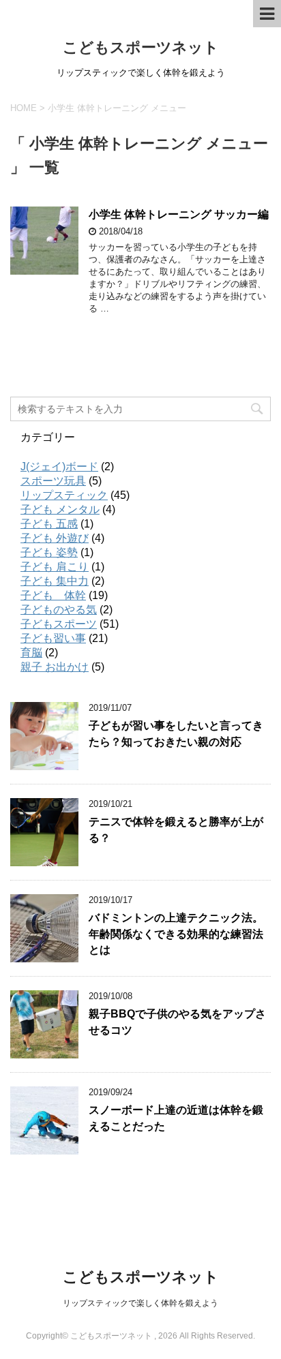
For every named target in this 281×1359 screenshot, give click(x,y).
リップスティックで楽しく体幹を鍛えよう (140, 1303)
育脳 (31, 652)
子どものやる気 (58, 609)
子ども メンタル (60, 509)
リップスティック (64, 495)
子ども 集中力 (54, 581)
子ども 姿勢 (49, 552)
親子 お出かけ (54, 667)
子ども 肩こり (54, 566)
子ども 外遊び (54, 538)
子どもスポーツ (58, 624)
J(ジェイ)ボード (59, 466)
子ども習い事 (53, 638)
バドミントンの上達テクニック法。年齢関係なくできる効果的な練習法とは (176, 934)
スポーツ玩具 (53, 481)
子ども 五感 (49, 524)
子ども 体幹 (53, 595)
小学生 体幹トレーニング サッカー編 (179, 214)
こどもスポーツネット (141, 47)
